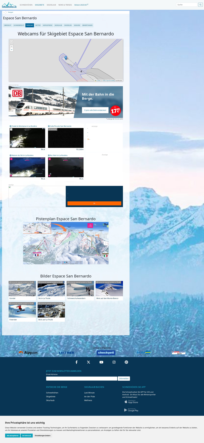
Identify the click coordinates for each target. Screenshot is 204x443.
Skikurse (77, 25)
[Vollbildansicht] (11, 41)
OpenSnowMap (110, 80)
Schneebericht (19, 25)
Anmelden (124, 378)
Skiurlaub (51, 5)
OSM (104, 80)
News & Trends (65, 5)
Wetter (37, 25)
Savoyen (10, 12)
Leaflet (98, 80)
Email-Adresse (51, 374)
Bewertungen (87, 25)
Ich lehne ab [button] (26, 435)
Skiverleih (68, 25)
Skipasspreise (47, 25)
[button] (65, 58)
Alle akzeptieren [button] (12, 435)
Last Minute (89, 392)
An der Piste (89, 396)
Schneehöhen (26, 5)
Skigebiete (39, 5)
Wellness (88, 400)
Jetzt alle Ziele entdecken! (96, 110)
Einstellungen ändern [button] (42, 435)
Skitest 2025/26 (80, 5)
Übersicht (7, 25)
